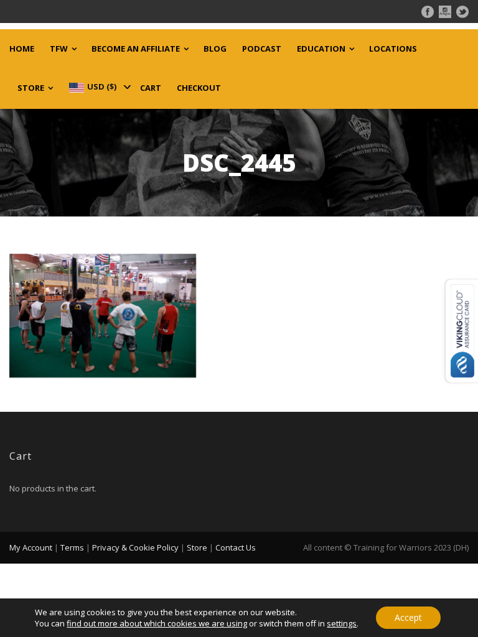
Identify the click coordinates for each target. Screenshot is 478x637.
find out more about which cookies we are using (157, 623)
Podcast (261, 49)
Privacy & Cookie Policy (135, 547)
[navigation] (99, 86)
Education (321, 49)
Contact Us (235, 547)
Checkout (199, 88)
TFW (59, 49)
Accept (408, 617)
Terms (72, 547)
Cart (150, 88)
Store (30, 88)
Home (21, 49)
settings (342, 623)
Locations (393, 49)
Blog (215, 49)
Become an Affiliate (135, 49)
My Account (30, 547)
